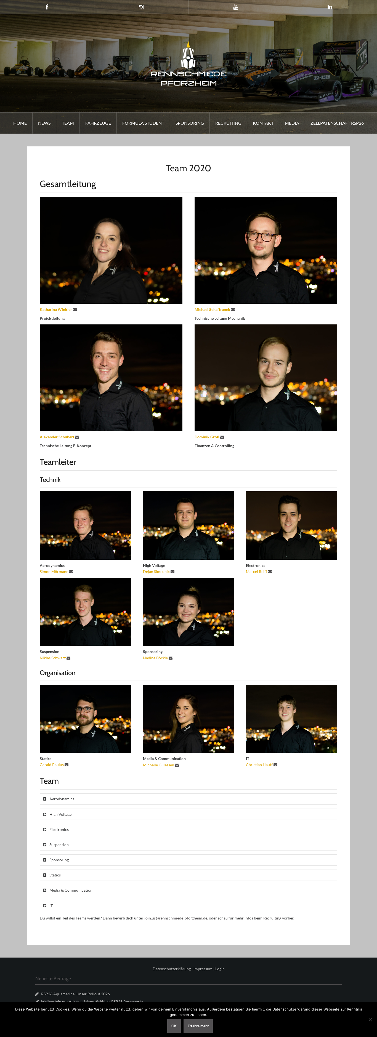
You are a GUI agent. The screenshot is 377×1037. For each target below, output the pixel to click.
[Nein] (370, 1019)
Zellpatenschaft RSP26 (337, 123)
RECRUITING (228, 123)
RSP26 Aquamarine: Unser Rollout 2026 (75, 993)
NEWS (44, 123)
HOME (20, 123)
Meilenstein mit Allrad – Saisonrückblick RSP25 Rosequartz (92, 1001)
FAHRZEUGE (98, 123)
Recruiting (272, 918)
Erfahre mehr (198, 1026)
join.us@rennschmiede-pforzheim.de (175, 918)
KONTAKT (263, 123)
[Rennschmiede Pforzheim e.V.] (188, 62)
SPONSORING (190, 123)
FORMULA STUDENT (143, 123)
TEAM (68, 123)
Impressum (203, 968)
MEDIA (292, 123)
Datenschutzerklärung (172, 968)
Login (220, 968)
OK (174, 1026)
